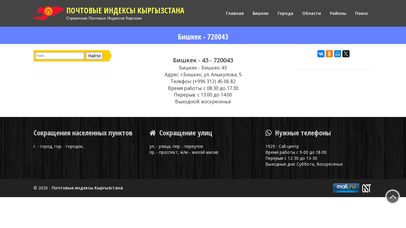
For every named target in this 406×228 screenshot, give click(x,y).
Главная (235, 13)
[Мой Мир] (337, 53)
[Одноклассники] (329, 53)
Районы (338, 13)
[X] (346, 53)
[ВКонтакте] (321, 53)
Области (311, 13)
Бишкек (261, 13)
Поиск (361, 13)
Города (285, 13)
